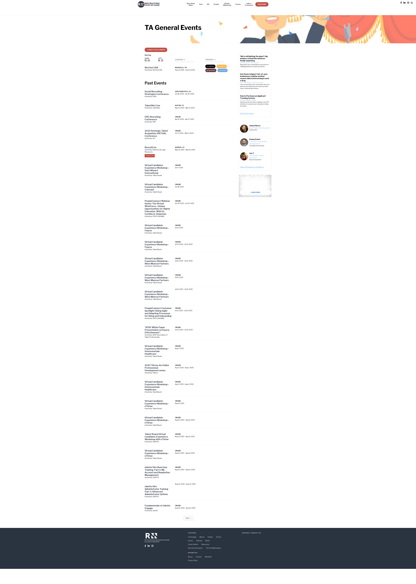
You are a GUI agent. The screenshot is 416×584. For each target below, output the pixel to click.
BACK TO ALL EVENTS (156, 50)
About (190, 557)
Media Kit (208, 557)
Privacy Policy (193, 560)
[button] (412, 2)
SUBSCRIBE (262, 4)
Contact (199, 557)
